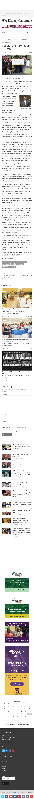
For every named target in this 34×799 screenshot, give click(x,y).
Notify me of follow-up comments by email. (14, 427)
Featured (4, 42)
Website (4, 421)
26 (17, 716)
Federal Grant (6, 264)
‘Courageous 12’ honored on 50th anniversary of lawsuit (15, 372)
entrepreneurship (21, 262)
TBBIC (13, 266)
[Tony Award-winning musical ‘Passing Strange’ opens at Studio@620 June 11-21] (6, 519)
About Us (4, 764)
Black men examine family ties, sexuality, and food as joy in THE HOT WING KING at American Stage (21, 494)
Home (3, 760)
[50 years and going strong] (17, 288)
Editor (22, 458)
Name (4, 415)
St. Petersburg (6, 266)
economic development (9, 262)
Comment (4, 394)
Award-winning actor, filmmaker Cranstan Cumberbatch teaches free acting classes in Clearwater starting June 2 (21, 532)
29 (29, 716)
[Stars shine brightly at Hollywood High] (6, 511)
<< (4, 701)
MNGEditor (23, 451)
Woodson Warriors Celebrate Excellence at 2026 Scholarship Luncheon (21, 447)
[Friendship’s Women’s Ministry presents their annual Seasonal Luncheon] (17, 319)
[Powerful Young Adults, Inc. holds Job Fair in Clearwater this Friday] (6, 503)
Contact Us (5, 762)
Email (19, 415)
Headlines (8, 42)
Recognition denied (17, 463)
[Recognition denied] (6, 463)
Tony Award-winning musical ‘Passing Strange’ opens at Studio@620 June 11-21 (20, 521)
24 (8, 716)
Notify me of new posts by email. (11, 431)
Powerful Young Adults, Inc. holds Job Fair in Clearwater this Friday (22, 504)
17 (8, 714)
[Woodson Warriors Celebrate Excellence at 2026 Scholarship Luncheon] (6, 445)
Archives (4, 766)
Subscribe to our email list (8, 776)
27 (8, 706)
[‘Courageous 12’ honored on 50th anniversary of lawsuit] (17, 351)
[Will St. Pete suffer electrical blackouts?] (6, 455)
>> (29, 701)
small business (19, 264)
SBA (12, 264)
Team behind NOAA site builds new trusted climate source (21, 484)
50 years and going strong (9, 309)
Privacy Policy (5, 770)
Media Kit (4, 768)
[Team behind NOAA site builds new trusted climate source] (6, 483)
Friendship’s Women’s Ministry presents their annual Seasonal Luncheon (16, 340)
